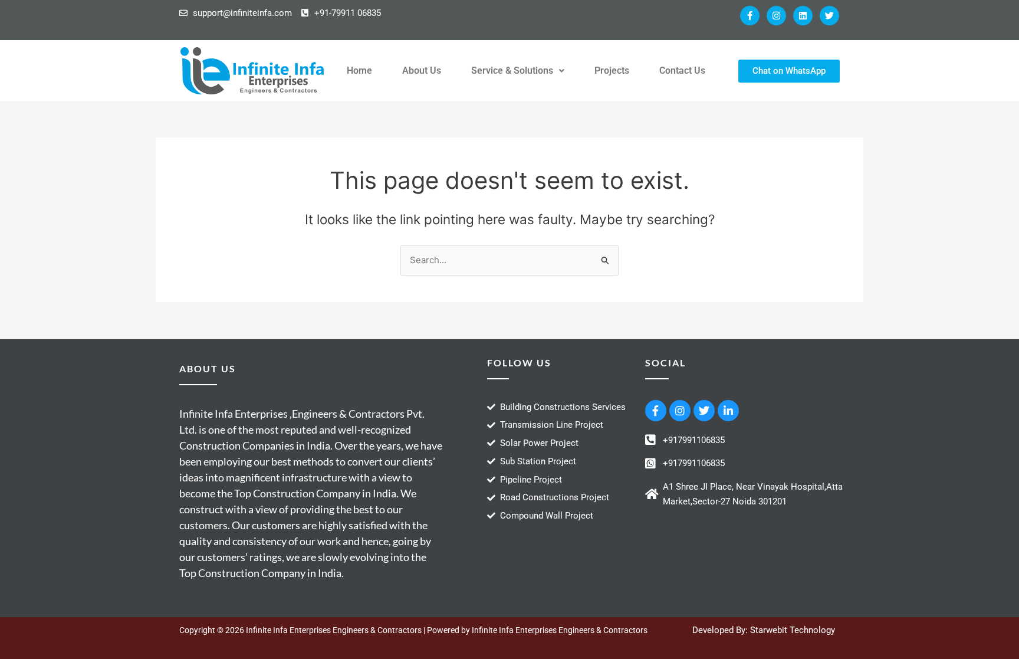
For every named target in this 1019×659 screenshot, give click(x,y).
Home (359, 70)
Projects (611, 70)
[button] (517, 70)
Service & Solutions (512, 70)
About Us (421, 70)
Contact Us (682, 70)
